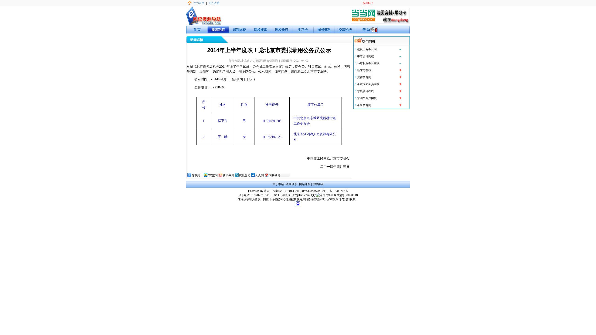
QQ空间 (213, 175)
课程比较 (239, 29)
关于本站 (278, 184)
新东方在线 (364, 70)
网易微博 (274, 175)
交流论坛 (345, 29)
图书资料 (324, 29)
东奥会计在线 (365, 91)
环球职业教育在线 (368, 63)
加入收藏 (214, 3)
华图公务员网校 (367, 98)
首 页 (197, 29)
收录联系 (291, 184)
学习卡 (303, 29)
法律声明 (318, 184)
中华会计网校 (365, 56)
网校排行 (281, 29)
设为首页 (198, 3)
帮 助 (366, 29)
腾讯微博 (244, 175)
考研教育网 (364, 105)
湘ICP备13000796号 (335, 191)
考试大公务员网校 (368, 84)
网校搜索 (260, 29)
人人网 (259, 175)
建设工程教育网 (367, 49)
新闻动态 (218, 29)
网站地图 (304, 184)
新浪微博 (228, 175)
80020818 (351, 195)
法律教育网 (364, 77)
